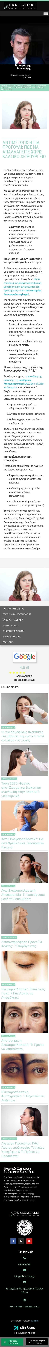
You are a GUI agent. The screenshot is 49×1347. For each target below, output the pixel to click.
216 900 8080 (24, 1264)
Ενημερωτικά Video (12, 636)
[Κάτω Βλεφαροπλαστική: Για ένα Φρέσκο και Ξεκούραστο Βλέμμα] (24, 816)
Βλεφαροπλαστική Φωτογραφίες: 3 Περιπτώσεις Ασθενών (23, 1096)
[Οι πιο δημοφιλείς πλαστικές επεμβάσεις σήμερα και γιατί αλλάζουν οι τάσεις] (24, 708)
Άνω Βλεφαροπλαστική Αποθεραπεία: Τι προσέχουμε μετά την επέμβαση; (23, 895)
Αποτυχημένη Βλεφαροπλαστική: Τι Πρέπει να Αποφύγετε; (22, 1045)
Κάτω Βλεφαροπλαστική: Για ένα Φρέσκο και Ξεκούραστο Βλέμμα (22, 843)
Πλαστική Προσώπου (24, 86)
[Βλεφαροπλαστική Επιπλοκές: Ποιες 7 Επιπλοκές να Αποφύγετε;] (24, 966)
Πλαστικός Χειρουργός (13, 609)
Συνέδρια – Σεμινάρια (13, 620)
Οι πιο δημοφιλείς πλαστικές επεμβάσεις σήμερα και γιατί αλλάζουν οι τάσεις (22, 736)
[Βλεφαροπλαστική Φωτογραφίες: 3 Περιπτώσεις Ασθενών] (24, 1069)
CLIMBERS (34, 1321)
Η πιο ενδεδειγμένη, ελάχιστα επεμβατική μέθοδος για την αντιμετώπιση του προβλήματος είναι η (22, 287)
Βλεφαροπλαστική (8, 727)
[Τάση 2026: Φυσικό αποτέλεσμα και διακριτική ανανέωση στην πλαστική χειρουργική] (24, 760)
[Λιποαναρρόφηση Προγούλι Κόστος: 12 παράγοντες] (24, 918)
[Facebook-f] (13, 1241)
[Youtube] (29, 1241)
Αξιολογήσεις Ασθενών (13, 631)
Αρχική (4, 86)
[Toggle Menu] (46, 13)
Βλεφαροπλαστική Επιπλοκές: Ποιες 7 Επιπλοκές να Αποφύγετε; (23, 993)
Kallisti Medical (11, 625)
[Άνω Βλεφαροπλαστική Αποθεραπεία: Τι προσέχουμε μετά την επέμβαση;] (24, 867)
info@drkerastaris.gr (24, 1276)
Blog (11, 86)
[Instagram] (21, 1241)
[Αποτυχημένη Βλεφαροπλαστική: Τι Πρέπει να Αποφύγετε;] (24, 1017)
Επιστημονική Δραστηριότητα (17, 614)
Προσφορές (8, 642)
